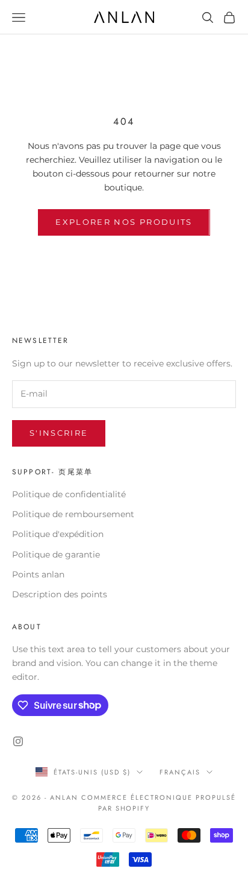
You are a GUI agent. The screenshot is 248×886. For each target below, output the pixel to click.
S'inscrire (58, 433)
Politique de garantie (56, 554)
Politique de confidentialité (69, 494)
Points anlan (38, 574)
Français (180, 772)
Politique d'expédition (58, 534)
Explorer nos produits (123, 222)
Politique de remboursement (73, 514)
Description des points (59, 594)
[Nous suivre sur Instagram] (18, 741)
